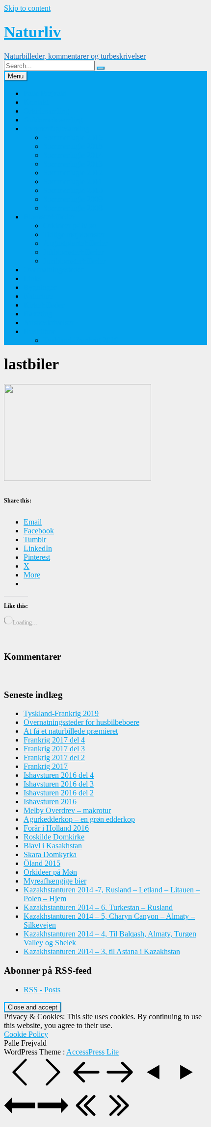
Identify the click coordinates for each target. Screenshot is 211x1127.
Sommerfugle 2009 (73, 199)
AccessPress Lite (92, 1052)
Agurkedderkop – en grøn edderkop (79, 819)
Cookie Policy (26, 1034)
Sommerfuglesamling (56, 128)
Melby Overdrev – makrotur (67, 810)
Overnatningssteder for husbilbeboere (81, 722)
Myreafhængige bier (55, 881)
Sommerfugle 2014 (73, 155)
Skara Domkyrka (50, 854)
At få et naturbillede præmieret (71, 731)
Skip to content (27, 8)
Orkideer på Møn (70, 225)
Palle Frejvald (45, 93)
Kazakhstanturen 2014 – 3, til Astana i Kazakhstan (102, 951)
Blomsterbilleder (49, 217)
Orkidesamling (46, 111)
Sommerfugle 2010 (73, 190)
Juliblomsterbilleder (73, 252)
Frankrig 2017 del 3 (54, 748)
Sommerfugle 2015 (73, 146)
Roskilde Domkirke (54, 837)
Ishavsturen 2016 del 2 (59, 793)
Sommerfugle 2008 (73, 208)
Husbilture (40, 331)
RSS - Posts (42, 989)
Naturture (38, 296)
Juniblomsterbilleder (74, 261)
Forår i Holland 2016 (56, 828)
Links (32, 278)
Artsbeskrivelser (49, 322)
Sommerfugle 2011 (72, 181)
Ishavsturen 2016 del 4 (59, 775)
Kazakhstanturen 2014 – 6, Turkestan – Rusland (98, 907)
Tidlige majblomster (74, 234)
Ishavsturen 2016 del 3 (59, 784)
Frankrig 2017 (46, 766)
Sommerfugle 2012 (73, 172)
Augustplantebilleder (75, 243)
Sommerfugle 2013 (73, 164)
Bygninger (40, 287)
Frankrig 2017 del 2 (54, 757)
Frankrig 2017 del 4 (54, 740)
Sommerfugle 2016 (73, 137)
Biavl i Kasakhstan (53, 845)
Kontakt (36, 102)
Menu (16, 76)
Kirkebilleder (44, 305)
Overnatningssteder (53, 269)
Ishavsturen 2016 (50, 801)
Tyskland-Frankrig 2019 (80, 340)
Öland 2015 (42, 863)
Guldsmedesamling (53, 120)
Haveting (38, 314)
